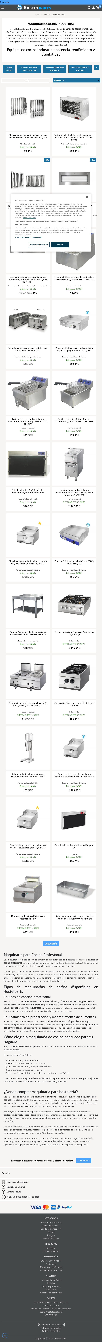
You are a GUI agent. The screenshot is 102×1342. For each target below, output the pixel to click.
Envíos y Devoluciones (51, 1261)
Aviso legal (51, 1264)
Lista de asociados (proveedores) (28, 237)
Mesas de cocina (51, 1238)
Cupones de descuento (51, 1292)
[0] (97, 7)
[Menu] (3, 7)
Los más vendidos (51, 1251)
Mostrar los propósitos (38, 244)
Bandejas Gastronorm (51, 1229)
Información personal (51, 1280)
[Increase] (6, 1337)
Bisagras (51, 1235)
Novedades (51, 1248)
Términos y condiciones (51, 1267)
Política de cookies (51, 1331)
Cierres (51, 1232)
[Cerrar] (87, 197)
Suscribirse (83, 1160)
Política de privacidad (51, 1328)
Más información (29, 218)
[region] (51, 222)
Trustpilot (4, 2)
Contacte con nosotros (51, 1270)
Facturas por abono (51, 1286)
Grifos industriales (51, 1225)
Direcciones (51, 1289)
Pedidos (51, 1283)
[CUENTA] (93, 7)
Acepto (60, 244)
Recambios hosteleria (51, 1222)
